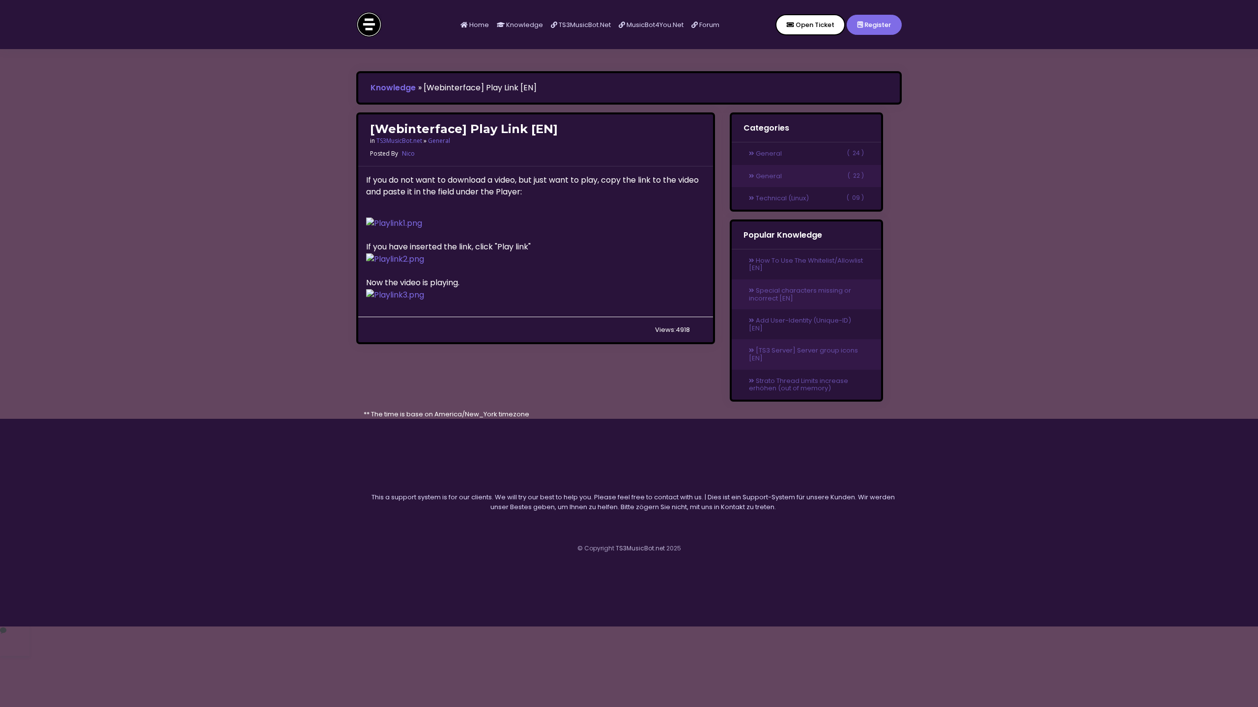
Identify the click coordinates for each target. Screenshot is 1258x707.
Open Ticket (814, 24)
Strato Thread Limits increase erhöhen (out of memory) (798, 384)
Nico (408, 153)
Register (877, 24)
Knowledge (524, 24)
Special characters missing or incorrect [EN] (800, 294)
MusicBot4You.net (654, 24)
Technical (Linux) (809, 198)
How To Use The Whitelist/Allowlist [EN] (806, 264)
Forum (708, 24)
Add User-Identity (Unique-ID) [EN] (800, 324)
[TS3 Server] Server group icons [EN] (803, 354)
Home (478, 24)
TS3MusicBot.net (584, 24)
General (439, 140)
